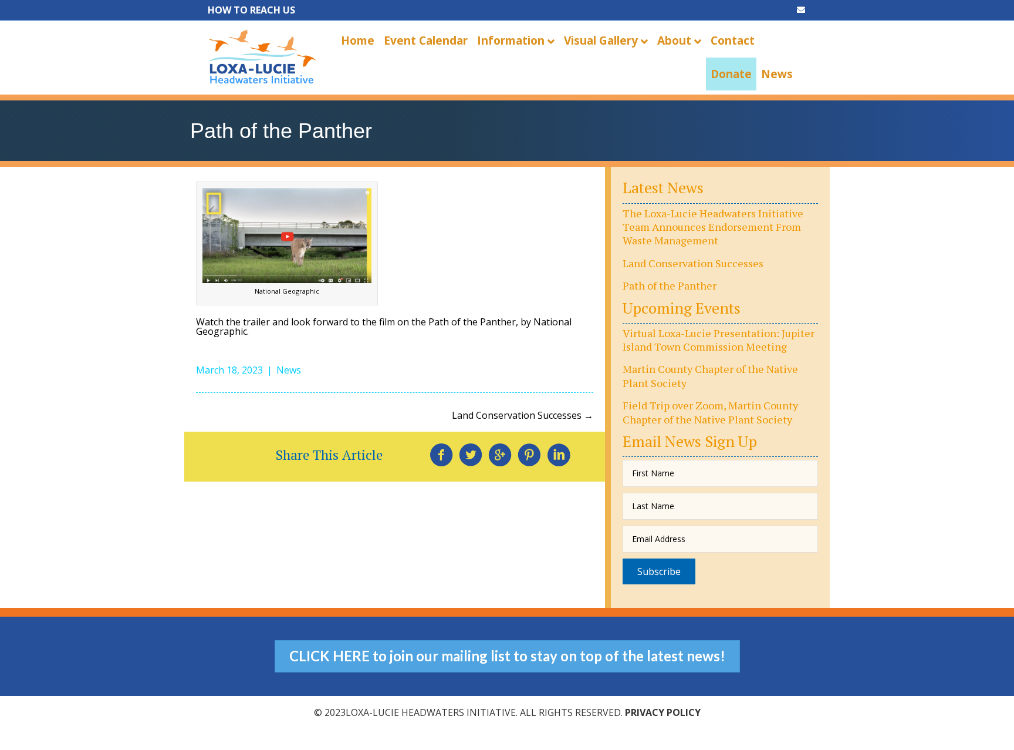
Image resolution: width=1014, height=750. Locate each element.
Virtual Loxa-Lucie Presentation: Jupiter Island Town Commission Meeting (718, 340)
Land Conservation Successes (693, 263)
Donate (731, 74)
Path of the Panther (669, 285)
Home (357, 40)
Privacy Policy (663, 712)
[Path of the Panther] (286, 234)
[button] (659, 571)
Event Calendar (426, 40)
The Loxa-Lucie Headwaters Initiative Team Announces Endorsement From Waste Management (713, 227)
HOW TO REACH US (251, 10)
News (777, 74)
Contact (733, 40)
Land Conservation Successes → (522, 415)
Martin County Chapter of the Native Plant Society (710, 375)
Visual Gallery (601, 40)
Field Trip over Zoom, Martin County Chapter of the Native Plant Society (710, 412)
